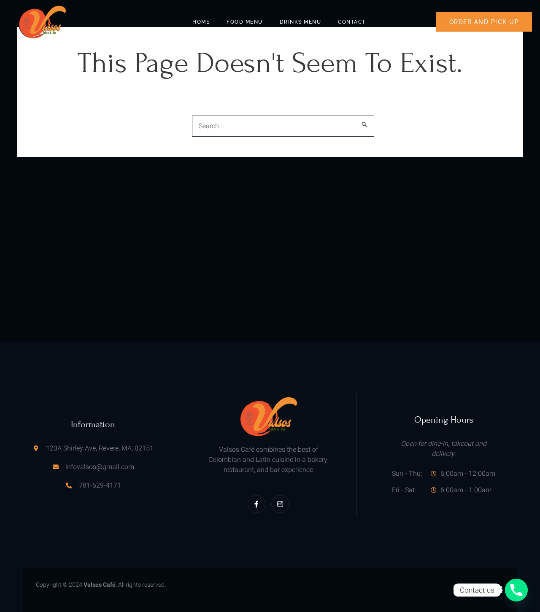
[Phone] (516, 590)
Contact (352, 22)
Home (201, 22)
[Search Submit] (365, 125)
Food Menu (245, 22)
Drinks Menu (300, 22)
